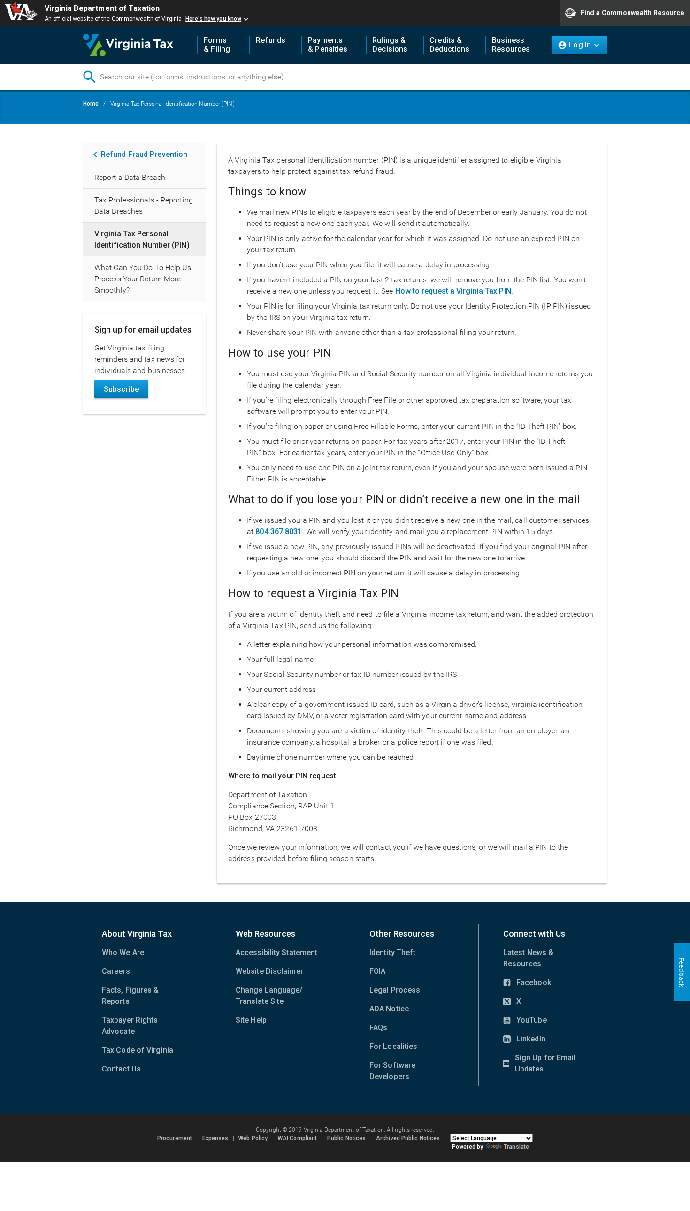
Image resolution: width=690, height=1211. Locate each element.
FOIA (377, 971)
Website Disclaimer (269, 971)
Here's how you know (213, 19)
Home (91, 104)
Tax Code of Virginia (137, 1050)
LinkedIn (524, 1039)
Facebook (527, 983)
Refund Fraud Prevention (144, 154)
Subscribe (121, 389)
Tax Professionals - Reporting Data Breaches (143, 205)
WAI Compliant (297, 1138)
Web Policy (253, 1138)
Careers (116, 971)
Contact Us (121, 1068)
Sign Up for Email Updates (539, 1064)
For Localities (393, 1046)
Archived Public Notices (408, 1138)
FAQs (378, 1027)
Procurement (174, 1138)
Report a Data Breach (129, 177)
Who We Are (123, 952)
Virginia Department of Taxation (102, 8)
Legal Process (394, 990)
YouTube (525, 1021)
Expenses (215, 1138)
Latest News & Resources (528, 958)
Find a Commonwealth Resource (632, 12)
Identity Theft (392, 952)
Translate (516, 1146)
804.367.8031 (278, 531)
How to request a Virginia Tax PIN (453, 291)
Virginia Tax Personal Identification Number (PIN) (142, 239)
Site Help (251, 1020)
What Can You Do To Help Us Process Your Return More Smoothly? (143, 279)
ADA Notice (389, 1008)
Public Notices (346, 1138)
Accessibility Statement (276, 952)
